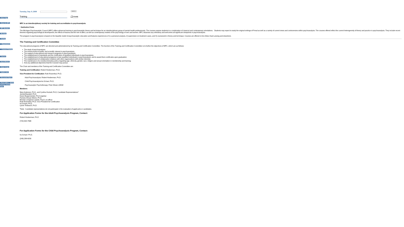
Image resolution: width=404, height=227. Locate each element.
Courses (3, 56)
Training (3, 39)
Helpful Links (4, 72)
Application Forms (27, 27)
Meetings (3, 33)
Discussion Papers (6, 77)
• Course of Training (6, 49)
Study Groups (4, 67)
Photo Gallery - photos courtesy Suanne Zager (7, 84)
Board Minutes (5, 61)
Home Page (4, 17)
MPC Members (5, 28)
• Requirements (5, 44)
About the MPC (5, 23)
